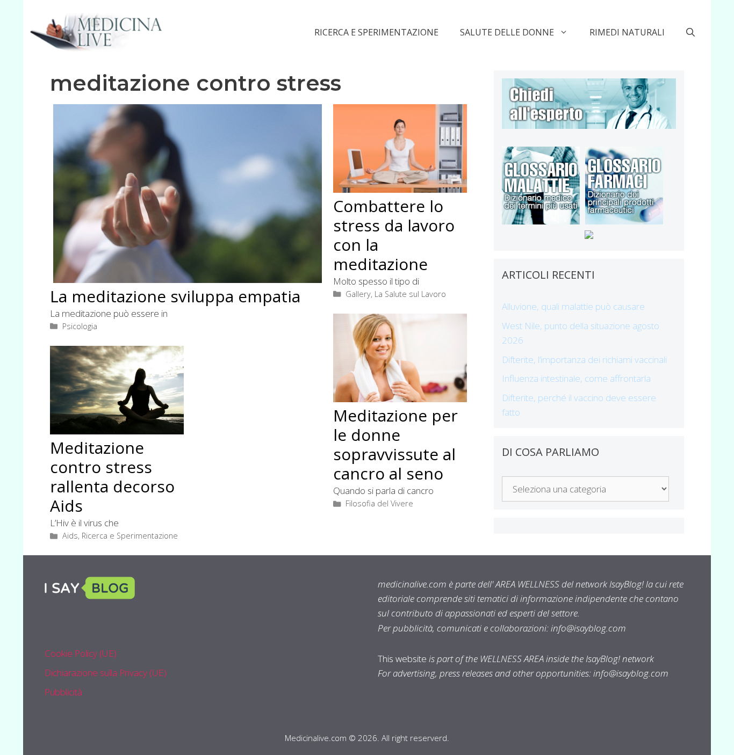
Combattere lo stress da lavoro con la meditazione (394, 235)
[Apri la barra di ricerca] (690, 32)
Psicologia (79, 326)
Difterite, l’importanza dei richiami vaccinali (584, 359)
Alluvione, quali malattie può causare (573, 306)
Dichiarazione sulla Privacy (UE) (106, 672)
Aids (70, 536)
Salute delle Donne (507, 32)
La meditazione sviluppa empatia (175, 296)
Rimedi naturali (627, 32)
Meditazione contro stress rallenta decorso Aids (112, 477)
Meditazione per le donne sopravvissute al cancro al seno (395, 444)
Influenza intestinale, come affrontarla (576, 378)
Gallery (358, 294)
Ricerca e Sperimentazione (376, 32)
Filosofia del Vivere (379, 503)
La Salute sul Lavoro (410, 294)
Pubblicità (63, 692)
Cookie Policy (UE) (81, 653)
